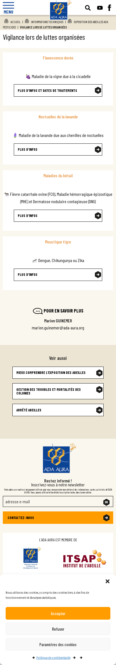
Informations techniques (47, 22)
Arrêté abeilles (28, 410)
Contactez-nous (21, 517)
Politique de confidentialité (53, 657)
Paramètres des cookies (58, 644)
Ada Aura (58, 22)
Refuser (58, 628)
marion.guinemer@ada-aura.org (58, 327)
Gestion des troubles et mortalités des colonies (48, 391)
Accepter (58, 613)
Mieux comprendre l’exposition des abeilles (51, 372)
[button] (107, 581)
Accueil (15, 22)
